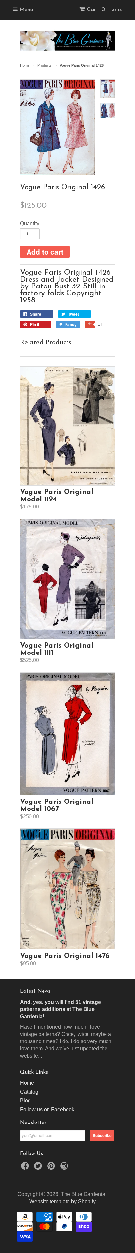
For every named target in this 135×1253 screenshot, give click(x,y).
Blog (25, 1100)
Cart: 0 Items (104, 10)
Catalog (29, 1092)
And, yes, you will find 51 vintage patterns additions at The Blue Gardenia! (60, 1009)
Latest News (35, 991)
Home (27, 1083)
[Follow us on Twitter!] (39, 1167)
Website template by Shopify (62, 1201)
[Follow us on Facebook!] (26, 1167)
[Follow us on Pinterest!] (52, 1167)
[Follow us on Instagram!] (65, 1167)
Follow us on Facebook (47, 1109)
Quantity (29, 223)
